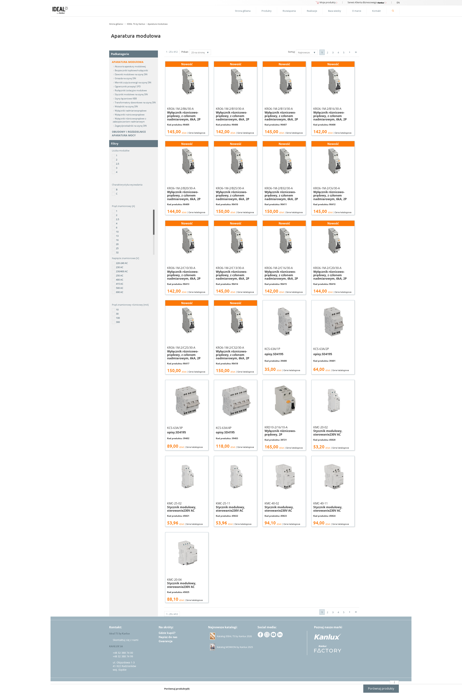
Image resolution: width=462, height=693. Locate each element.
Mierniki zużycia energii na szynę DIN (133, 82)
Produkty (266, 10)
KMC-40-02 (282, 513)
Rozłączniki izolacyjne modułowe (131, 90)
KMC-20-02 (331, 437)
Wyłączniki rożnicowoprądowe (130, 114)
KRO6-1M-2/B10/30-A (235, 98)
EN (398, 2)
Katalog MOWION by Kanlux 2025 (235, 647)
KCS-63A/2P (331, 359)
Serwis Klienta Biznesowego (363, 2)
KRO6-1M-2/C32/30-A (235, 337)
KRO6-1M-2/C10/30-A (186, 257)
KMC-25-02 (185, 513)
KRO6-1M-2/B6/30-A (186, 98)
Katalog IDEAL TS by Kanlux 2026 (234, 636)
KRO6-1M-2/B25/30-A (235, 178)
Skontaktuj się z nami (125, 640)
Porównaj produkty (381, 688)
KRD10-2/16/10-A (284, 437)
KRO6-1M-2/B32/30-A (284, 178)
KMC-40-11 (331, 513)
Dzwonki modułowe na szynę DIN (131, 74)
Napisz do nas (168, 637)
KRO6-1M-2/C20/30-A (332, 257)
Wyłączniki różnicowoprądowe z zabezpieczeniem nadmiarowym (129, 120)
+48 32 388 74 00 (123, 652)
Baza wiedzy (334, 10)
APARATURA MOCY (124, 135)
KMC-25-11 (233, 513)
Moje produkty (327, 2)
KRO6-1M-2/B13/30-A (284, 98)
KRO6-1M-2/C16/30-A (284, 257)
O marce (356, 10)
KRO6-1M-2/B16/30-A (332, 98)
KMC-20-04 (185, 590)
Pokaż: (184, 51)
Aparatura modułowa (157, 24)
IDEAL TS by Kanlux (136, 24)
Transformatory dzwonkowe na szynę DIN (135, 102)
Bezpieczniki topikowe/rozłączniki (131, 70)
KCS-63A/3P (185, 437)
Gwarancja (166, 641)
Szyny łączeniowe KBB (126, 98)
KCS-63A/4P (235, 437)
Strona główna (242, 10)
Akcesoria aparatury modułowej (130, 66)
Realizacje (312, 10)
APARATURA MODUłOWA (127, 62)
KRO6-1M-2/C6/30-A (332, 178)
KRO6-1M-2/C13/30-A (235, 257)
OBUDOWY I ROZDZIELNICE (129, 131)
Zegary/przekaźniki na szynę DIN (131, 125)
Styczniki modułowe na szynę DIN (131, 94)
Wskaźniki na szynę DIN (126, 106)
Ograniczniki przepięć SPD (128, 86)
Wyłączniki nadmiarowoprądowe (131, 110)
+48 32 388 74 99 (123, 656)
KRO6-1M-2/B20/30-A (186, 178)
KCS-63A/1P (282, 359)
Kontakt (376, 10)
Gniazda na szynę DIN (125, 78)
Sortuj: (291, 51)
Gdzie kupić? (167, 632)
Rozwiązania (289, 10)
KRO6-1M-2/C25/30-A (186, 337)
